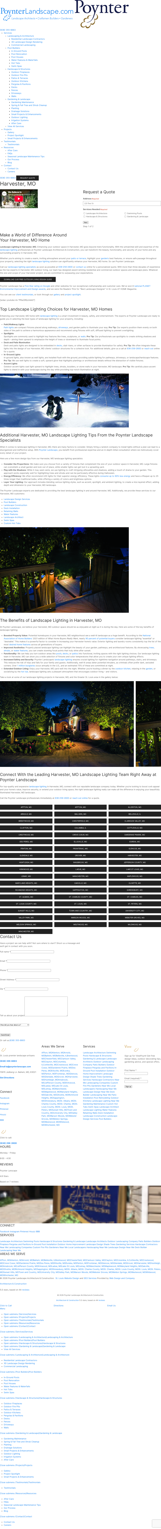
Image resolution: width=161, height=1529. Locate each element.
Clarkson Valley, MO (135, 821)
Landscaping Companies (98, 1082)
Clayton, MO (26, 828)
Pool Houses (17, 57)
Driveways (16, 93)
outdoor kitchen (123, 668)
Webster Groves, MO (135, 918)
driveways (63, 327)
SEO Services (90, 1278)
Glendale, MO (26, 855)
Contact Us (13, 168)
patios (75, 653)
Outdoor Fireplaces (20, 72)
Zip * (2, 989)
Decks (14, 87)
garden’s (105, 258)
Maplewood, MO (134, 876)
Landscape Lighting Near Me (105, 1101)
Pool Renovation (19, 54)
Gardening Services (125, 1244)
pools (59, 653)
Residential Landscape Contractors (28, 39)
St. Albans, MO (26, 897)
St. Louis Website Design (67, 1278)
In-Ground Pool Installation (44, 1244)
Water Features (11, 514)
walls (83, 336)
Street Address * (8, 979)
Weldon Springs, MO (26, 924)
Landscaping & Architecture (21, 36)
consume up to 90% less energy (115, 476)
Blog (10, 162)
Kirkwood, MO (26, 869)
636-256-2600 (65, 267)
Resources (31, 1493)
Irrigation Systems (20, 120)
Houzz (3, 1114)
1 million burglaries (26, 665)
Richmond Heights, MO (26, 890)
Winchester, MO (26, 931)
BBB (2, 1120)
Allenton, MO (134, 807)
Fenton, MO (26, 848)
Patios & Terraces (19, 78)
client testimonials (24, 294)
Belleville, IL (135, 814)
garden (149, 668)
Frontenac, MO (80, 848)
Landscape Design (94, 1244)
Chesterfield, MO (80, 821)
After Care (16, 123)
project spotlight (73, 294)
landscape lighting (8, 250)
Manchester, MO (80, 876)
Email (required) (133, 1078)
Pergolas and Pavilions (103, 1067)
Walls (13, 96)
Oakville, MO (80, 883)
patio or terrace (78, 258)
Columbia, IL (80, 828)
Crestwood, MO (26, 835)
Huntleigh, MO (26, 862)
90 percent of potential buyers (100, 638)
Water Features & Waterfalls (24, 60)
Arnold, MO (26, 814)
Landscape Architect (13, 517)
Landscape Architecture (96, 213)
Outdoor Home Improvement (71, 1244)
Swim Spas (16, 66)
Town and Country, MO (80, 911)
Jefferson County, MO (135, 862)
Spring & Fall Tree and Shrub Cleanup (29, 105)
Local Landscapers (77, 1247)
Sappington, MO (80, 890)
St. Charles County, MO (80, 897)
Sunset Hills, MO (26, 911)
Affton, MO (26, 807)
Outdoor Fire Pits (19, 75)
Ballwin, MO (80, 814)
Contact (7, 165)
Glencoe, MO (135, 848)
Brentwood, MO (26, 821)
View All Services (16, 126)
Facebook (4, 1098)
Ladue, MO (80, 869)
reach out (148, 348)
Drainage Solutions (20, 111)
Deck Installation (12, 508)
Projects (8, 129)
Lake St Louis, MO (134, 869)
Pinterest (4, 1109)
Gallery (11, 132)
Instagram (4, 1103)
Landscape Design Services (17, 499)
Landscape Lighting (92, 1110)
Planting (15, 108)
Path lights (9, 327)
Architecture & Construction (13, 1283)
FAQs (10, 153)
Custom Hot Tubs (12, 523)
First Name (130, 1070)
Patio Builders (99, 1064)
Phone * (4, 970)
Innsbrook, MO (80, 862)
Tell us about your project (12, 1015)
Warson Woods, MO (80, 918)
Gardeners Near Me (100, 1085)
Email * (3, 961)
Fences (14, 90)
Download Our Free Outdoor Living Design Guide (28, 279)
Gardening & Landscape (19, 99)
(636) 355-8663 (8, 30)
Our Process (13, 159)
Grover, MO (80, 855)
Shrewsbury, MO (135, 890)
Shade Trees (96, 1076)
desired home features (20, 644)
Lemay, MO (26, 876)
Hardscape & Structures (19, 69)
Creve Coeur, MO (80, 835)
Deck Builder (141, 1247)
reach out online (80, 798)
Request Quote (27, 178)
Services (8, 33)
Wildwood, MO (135, 924)
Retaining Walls (11, 511)
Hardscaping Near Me (106, 1088)
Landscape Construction (15, 505)
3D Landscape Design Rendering (26, 42)
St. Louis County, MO (26, 904)
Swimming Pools (134, 213)
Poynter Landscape (48, 450)
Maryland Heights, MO (26, 883)
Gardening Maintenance (22, 102)
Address (91, 198)
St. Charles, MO (134, 897)
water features (21, 650)
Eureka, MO (134, 842)
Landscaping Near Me (100, 1095)
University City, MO (134, 911)
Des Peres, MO (26, 842)
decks (59, 345)
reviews (25, 1289)
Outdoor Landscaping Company (122, 1241)
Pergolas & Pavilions (21, 84)
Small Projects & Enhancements (26, 114)
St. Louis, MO (80, 904)
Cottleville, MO (135, 828)
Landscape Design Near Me (96, 1092)
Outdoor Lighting (19, 117)
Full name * (5, 951)
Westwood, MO (80, 924)
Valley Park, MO (26, 918)
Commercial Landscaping (23, 45)
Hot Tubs (15, 63)
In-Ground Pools (19, 51)
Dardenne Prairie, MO (135, 835)
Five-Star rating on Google (37, 286)
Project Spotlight (16, 135)
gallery (57, 294)
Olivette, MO (135, 883)
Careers (11, 171)
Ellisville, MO (80, 842)
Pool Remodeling (102, 1098)
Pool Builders (14, 48)
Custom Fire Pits (40, 1247)
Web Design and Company (121, 1278)
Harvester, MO (135, 855)
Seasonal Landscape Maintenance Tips (26, 156)
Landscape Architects (96, 1241)
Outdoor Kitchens (19, 81)
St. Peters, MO (135, 904)
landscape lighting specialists (22, 267)
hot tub (24, 671)
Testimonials (10, 141)
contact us (81, 267)
